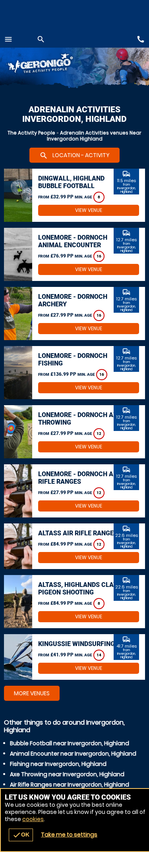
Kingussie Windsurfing (76, 644)
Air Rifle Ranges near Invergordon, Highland (69, 785)
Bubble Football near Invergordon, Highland (69, 743)
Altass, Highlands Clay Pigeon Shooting (77, 588)
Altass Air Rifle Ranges (78, 533)
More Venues (32, 693)
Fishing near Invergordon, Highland (58, 764)
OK (20, 835)
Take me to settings (69, 835)
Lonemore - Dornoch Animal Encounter (72, 241)
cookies (33, 819)
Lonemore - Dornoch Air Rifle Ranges (78, 477)
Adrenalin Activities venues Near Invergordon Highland (94, 135)
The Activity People (31, 132)
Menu (8, 39)
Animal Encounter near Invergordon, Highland (73, 754)
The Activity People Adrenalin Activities (50, 64)
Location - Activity (74, 155)
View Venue (88, 210)
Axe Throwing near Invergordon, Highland (67, 774)
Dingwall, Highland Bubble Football (71, 182)
